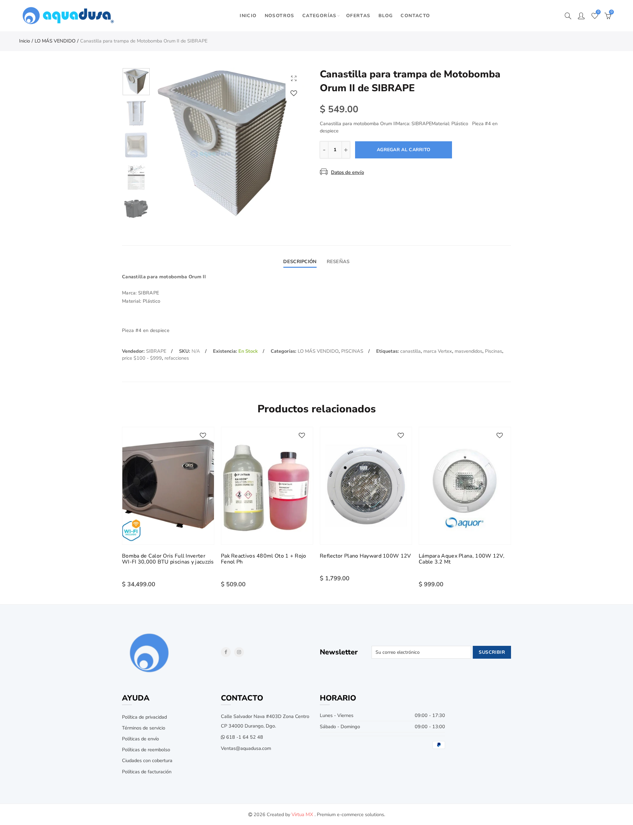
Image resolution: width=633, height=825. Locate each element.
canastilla (410, 351)
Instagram (239, 652)
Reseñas (338, 261)
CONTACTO (415, 16)
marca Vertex (437, 351)
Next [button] (288, 143)
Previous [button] (171, 143)
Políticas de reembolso (146, 749)
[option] (229, 143)
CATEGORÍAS (319, 16)
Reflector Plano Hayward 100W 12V (365, 556)
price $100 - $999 (142, 358)
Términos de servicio (143, 728)
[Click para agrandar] (294, 78)
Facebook (226, 652)
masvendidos (468, 351)
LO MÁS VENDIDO (55, 41)
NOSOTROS (279, 16)
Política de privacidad (144, 717)
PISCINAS (352, 351)
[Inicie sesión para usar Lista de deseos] (294, 93)
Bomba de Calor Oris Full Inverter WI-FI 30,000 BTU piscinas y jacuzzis (168, 559)
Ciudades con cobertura (147, 760)
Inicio (24, 41)
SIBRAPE (156, 351)
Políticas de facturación (146, 771)
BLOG (385, 16)
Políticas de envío (140, 738)
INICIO (248, 16)
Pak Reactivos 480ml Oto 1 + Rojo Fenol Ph (263, 559)
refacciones (177, 358)
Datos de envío (347, 172)
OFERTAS (358, 16)
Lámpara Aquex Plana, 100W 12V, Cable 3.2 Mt (461, 559)
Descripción (299, 261)
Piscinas (493, 351)
